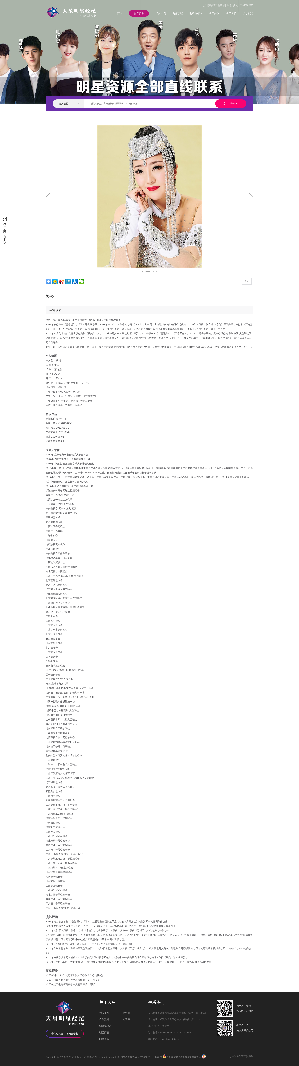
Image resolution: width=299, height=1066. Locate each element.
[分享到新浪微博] (61, 281)
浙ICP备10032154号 (128, 1057)
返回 (246, 281)
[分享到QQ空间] (55, 281)
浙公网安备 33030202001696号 (183, 1057)
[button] (142, 271)
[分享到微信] (81, 281)
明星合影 (231, 13)
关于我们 (248, 13)
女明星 (126, 1019)
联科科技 (157, 1057)
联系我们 (156, 1002)
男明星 (126, 1012)
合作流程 (178, 13)
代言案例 (161, 13)
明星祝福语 (195, 13)
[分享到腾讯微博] (68, 281)
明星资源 (139, 13)
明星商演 (214, 13)
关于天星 (107, 1002)
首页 (119, 13)
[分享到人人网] (75, 281)
